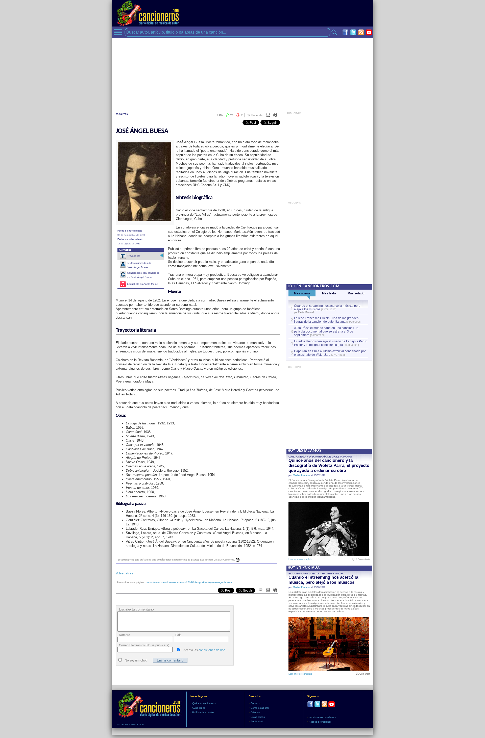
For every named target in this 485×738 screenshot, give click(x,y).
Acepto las (204, 650)
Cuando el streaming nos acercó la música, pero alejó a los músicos (323, 580)
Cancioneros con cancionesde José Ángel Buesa (143, 274)
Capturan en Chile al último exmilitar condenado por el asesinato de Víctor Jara (330, 353)
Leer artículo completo (300, 559)
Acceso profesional (320, 721)
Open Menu (118, 32)
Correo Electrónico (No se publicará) (144, 645)
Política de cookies (203, 712)
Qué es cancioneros (204, 703)
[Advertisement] (242, 73)
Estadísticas (258, 717)
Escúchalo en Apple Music (142, 284)
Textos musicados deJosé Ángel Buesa (139, 265)
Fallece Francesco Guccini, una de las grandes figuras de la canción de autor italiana (326, 319)
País (178, 635)
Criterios (255, 712)
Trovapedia (133, 255)
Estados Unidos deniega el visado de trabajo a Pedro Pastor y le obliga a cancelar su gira (330, 343)
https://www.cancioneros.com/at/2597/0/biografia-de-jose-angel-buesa (189, 582)
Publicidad (257, 721)
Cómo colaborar (260, 707)
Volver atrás (124, 573)
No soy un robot (136, 660)
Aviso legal (198, 707)
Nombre (124, 635)
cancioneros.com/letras (322, 717)
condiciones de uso (212, 650)
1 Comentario (361, 559)
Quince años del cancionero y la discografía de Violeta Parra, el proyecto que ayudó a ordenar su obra (328, 465)
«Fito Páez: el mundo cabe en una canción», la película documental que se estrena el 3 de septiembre (326, 331)
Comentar (257, 115)
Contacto (256, 703)
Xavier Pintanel (301, 475)
